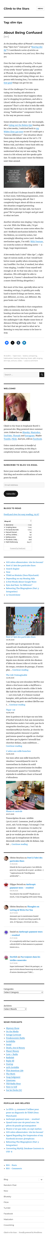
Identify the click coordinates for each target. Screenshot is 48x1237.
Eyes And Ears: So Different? (19, 585)
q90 (34, 358)
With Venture (36, 241)
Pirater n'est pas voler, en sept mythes (24, 1129)
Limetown (10, 1080)
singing (39, 358)
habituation (8, 358)
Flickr (14, 439)
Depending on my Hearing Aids (20, 578)
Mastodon (35, 432)
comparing (33, 356)
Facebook (37, 439)
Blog (6, 1179)
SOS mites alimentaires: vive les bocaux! (24, 562)
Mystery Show (12, 1028)
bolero (25, 356)
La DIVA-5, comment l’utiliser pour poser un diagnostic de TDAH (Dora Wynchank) (22, 1112)
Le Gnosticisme (13, 595)
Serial (8, 1044)
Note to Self (11, 1087)
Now (8, 572)
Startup (9, 1064)
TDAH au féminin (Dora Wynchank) (22, 575)
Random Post (10, 1185)
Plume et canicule (14, 811)
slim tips (7, 361)
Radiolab (10, 1057)
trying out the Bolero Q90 (20, 125)
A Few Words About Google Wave (21, 582)
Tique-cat (10, 710)
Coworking (9, 1225)
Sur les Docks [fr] (14, 1090)
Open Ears (17, 356)
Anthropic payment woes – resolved (22, 1119)
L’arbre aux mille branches (18, 751)
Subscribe (10, 494)
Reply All (10, 1061)
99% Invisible (12, 1067)
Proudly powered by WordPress (30, 1233)
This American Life (14, 1070)
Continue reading (20, 670)
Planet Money (12, 1051)
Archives (8, 1006)
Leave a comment (31, 361)
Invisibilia (10, 1041)
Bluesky (26, 432)
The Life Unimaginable (16, 675)
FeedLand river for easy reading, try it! (21, 514)
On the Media (12, 1031)
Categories (9, 989)
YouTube (8, 435)
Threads (17, 435)
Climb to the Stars (16, 8)
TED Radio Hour (13, 1083)
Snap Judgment (13, 1077)
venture (14, 361)
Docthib (13, 957)
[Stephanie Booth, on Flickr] (24, 407)
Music (30, 358)
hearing (17, 358)
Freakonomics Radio (15, 1038)
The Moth (10, 1074)
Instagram (30, 435)
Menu (40, 8)
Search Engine (12, 569)
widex (19, 361)
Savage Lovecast (13, 1035)
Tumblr (7, 439)
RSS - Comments (14, 1168)
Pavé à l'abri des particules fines (21, 565)
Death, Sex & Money (15, 1048)
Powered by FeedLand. (18, 548)
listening (23, 358)
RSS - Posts (11, 1165)
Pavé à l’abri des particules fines (21, 637)
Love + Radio (12, 1054)
